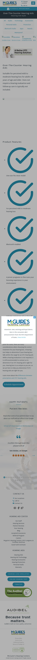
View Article (22, 337)
